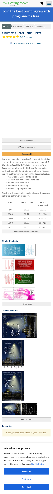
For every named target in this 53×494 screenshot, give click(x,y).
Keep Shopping (26, 140)
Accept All (26, 471)
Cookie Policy (37, 464)
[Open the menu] (49, 3)
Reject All (26, 487)
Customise (26, 479)
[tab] (26, 304)
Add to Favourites (28, 147)
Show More (27, 304)
